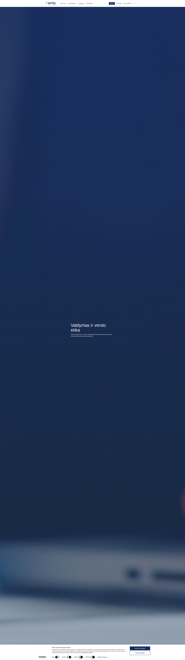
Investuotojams (72, 3)
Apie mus (63, 3)
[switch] (69, 657)
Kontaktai (119, 3)
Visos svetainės (127, 3)
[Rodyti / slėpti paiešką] (138, 3)
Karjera (112, 3)
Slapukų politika (88, 652)
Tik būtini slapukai (140, 653)
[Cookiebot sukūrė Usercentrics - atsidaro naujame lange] (42, 657)
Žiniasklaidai (89, 3)
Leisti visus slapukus (140, 648)
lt (134, 3)
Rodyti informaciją (102, 657)
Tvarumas (80, 3)
